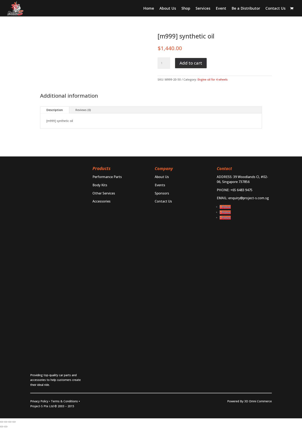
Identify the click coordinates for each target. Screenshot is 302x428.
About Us (167, 9)
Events (160, 185)
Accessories (101, 201)
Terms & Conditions (64, 401)
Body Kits (99, 185)
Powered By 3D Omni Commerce (249, 401)
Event (221, 9)
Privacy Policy (39, 401)
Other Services (103, 193)
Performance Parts (107, 177)
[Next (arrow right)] (5, 426)
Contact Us (275, 9)
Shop (185, 9)
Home (148, 9)
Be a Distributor (246, 9)
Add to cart (191, 63)
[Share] (10, 421)
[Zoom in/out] (1, 421)
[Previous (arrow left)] (1, 426)
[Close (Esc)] (14, 421)
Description (54, 110)
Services (203, 9)
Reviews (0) (83, 110)
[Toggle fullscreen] (5, 421)
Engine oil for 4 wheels (212, 79)
